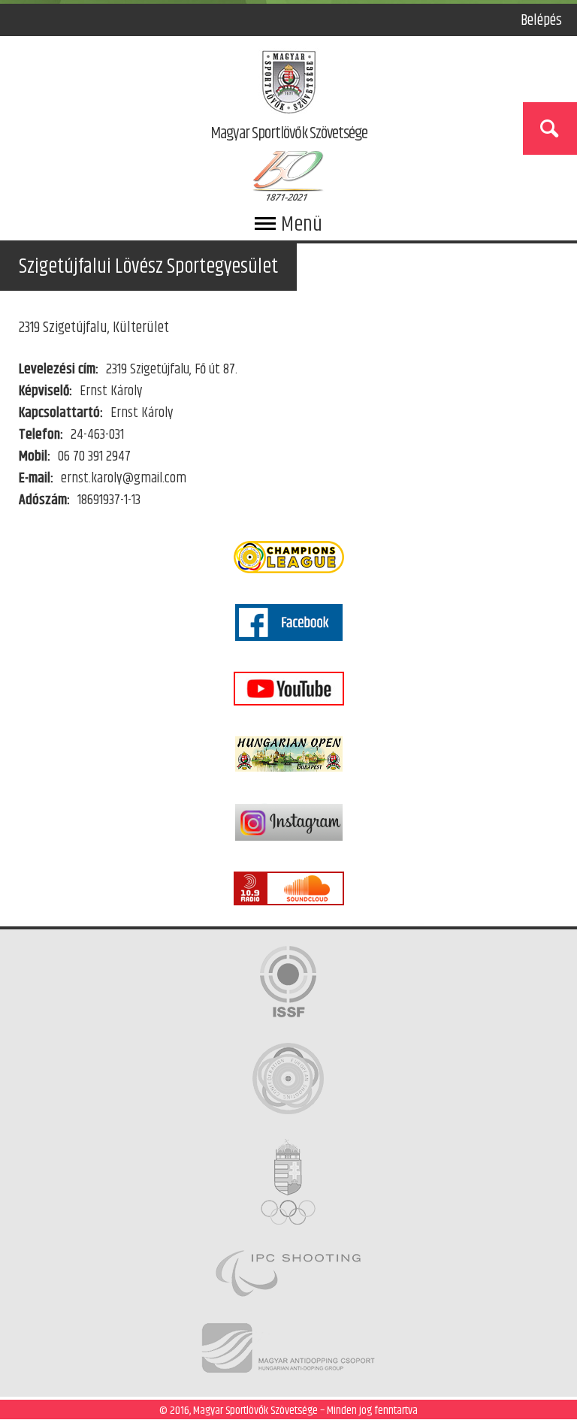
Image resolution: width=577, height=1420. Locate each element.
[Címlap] (288, 85)
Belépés (541, 20)
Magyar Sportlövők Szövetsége (288, 134)
